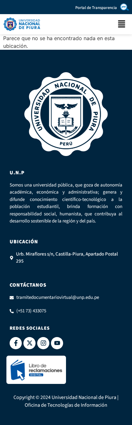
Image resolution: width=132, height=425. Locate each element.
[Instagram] (43, 343)
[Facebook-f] (16, 343)
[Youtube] (57, 343)
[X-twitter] (29, 343)
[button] (121, 24)
